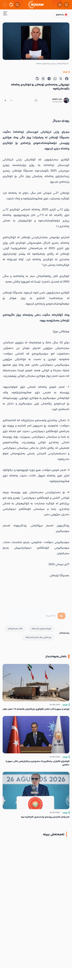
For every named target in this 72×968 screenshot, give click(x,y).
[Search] (17, 5)
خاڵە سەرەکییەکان (15, 628)
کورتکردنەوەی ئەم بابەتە (41, 628)
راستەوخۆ (60, 14)
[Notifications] (66, 5)
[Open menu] (5, 14)
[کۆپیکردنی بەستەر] (37, 78)
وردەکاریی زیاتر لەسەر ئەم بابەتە (38, 637)
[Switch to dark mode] (60, 5)
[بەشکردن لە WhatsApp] (55, 78)
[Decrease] (11, 100)
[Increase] (5, 100)
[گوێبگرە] (36, 100)
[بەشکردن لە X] (60, 78)
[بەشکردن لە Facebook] (66, 78)
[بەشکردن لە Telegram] (49, 78)
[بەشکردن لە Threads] (43, 78)
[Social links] (5, 4)
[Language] (11, 5)
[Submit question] (61, 616)
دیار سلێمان (57, 98)
